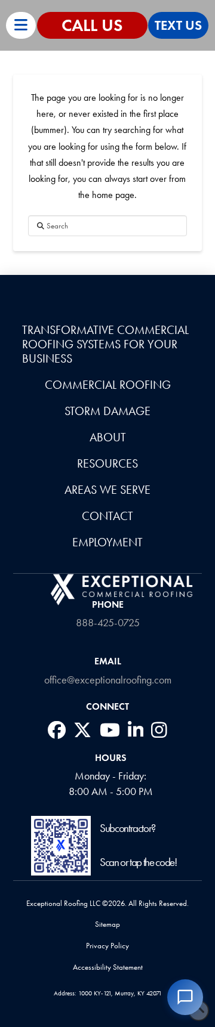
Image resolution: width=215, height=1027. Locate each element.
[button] (21, 25)
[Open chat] (185, 997)
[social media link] (57, 730)
